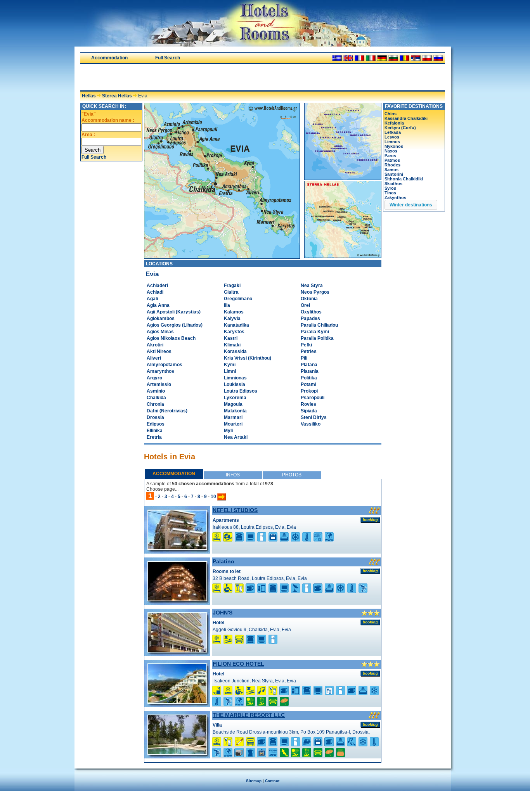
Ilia (227, 305)
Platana (309, 364)
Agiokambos (161, 318)
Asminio (156, 391)
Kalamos (234, 312)
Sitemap (254, 781)
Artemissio (159, 384)
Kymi (230, 364)
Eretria (154, 437)
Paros (390, 155)
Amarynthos (160, 371)
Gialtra (231, 292)
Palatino (223, 561)
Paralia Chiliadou (319, 325)
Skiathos (393, 183)
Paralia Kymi (315, 331)
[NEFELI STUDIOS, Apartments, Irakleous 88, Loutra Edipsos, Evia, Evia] (177, 547)
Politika (309, 378)
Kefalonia (394, 123)
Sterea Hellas (117, 96)
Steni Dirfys (314, 417)
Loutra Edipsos (240, 391)
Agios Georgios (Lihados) (175, 325)
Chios (391, 113)
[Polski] (427, 58)
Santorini (394, 174)
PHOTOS (291, 475)
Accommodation (109, 58)
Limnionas (235, 378)
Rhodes (392, 165)
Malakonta (235, 411)
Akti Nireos (159, 351)
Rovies (308, 404)
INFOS (233, 475)
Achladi (155, 292)
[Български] (393, 58)
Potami (308, 384)
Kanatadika (236, 325)
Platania (310, 371)
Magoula (233, 404)
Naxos (391, 151)
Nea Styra (312, 285)
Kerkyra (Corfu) (400, 127)
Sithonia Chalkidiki (404, 179)
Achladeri (157, 285)
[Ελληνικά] (337, 58)
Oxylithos (311, 312)
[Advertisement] (171, 77)
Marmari (233, 417)
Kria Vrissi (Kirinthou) (247, 358)
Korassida (235, 351)
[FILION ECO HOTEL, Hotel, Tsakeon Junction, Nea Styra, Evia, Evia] (177, 701)
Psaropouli (312, 397)
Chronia (155, 404)
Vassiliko (310, 424)
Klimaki (232, 345)
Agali (152, 298)
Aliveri (154, 358)
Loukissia (234, 384)
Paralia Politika (317, 338)
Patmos (392, 160)
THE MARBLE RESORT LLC (249, 715)
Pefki (306, 345)
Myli (228, 430)
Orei (305, 305)
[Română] (404, 58)
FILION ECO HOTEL (238, 664)
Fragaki (232, 285)
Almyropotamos (164, 364)
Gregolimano (238, 298)
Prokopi (309, 391)
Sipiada (309, 411)
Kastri (230, 338)
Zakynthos (395, 197)
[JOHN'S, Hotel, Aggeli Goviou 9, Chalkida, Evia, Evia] (177, 650)
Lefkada (393, 132)
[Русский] (438, 58)
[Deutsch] (382, 58)
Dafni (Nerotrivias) (167, 411)
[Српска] (415, 58)
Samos (391, 169)
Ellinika (155, 430)
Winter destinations (411, 205)
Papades (310, 318)
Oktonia (309, 298)
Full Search (167, 58)
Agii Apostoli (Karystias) (174, 312)
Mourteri (233, 424)
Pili (304, 358)
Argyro (154, 378)
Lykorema (235, 397)
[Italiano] (370, 58)
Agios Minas (160, 331)
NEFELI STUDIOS (235, 510)
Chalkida (156, 397)
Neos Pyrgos (315, 292)
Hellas (89, 96)
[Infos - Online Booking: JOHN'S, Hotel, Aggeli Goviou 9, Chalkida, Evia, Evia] (370, 622)
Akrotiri (155, 345)
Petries (309, 351)
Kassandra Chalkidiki (406, 118)
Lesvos (392, 137)
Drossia (155, 417)
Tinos (390, 192)
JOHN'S (222, 612)
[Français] (359, 58)
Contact (272, 781)
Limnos (392, 141)
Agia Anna (158, 305)
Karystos (234, 331)
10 (213, 496)
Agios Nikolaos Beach (171, 338)
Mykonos (394, 146)
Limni (230, 371)
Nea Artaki (236, 437)
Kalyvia (232, 318)
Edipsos (156, 424)
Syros (390, 188)
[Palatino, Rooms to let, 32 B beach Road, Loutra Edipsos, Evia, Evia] (177, 599)
